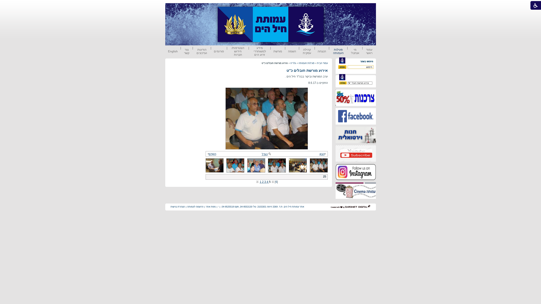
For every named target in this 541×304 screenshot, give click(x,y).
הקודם (212, 154)
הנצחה (322, 51)
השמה (292, 51)
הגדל (265, 154)
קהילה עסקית (307, 51)
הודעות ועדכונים (202, 51)
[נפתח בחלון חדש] (356, 105)
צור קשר (186, 51)
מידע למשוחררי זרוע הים (260, 51)
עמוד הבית (322, 63)
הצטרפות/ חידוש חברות (238, 51)
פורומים (219, 51)
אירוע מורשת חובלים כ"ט (307, 71)
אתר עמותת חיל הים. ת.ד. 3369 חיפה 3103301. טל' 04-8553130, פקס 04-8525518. (262, 206)
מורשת (277, 51)
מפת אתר (211, 206)
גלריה (293, 63)
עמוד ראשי (369, 51)
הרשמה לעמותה (195, 206)
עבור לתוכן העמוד (331, 7)
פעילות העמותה (338, 51)
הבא (322, 154)
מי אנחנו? (355, 51)
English (173, 51)
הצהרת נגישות (178, 206)
